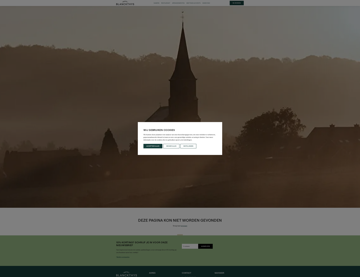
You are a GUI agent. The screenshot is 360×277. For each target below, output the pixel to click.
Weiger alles (171, 146)
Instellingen (188, 146)
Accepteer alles (152, 146)
